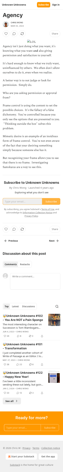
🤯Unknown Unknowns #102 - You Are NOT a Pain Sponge (23, 318)
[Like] (6, 33)
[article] (31, 326)
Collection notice (50, 448)
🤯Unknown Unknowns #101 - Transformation (22, 346)
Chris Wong (17, 22)
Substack (15, 464)
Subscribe (43, 4)
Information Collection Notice (37, 212)
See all (9, 401)
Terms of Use (47, 209)
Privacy (26, 448)
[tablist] (17, 264)
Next (52, 240)
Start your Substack (22, 456)
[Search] (57, 306)
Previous (13, 240)
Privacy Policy (31, 215)
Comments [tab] (11, 264)
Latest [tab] (15, 306)
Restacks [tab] (25, 264)
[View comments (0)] (14, 33)
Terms (35, 448)
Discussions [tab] (28, 306)
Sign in (56, 4)
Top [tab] (7, 306)
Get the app (48, 456)
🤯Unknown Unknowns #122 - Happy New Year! (23, 374)
